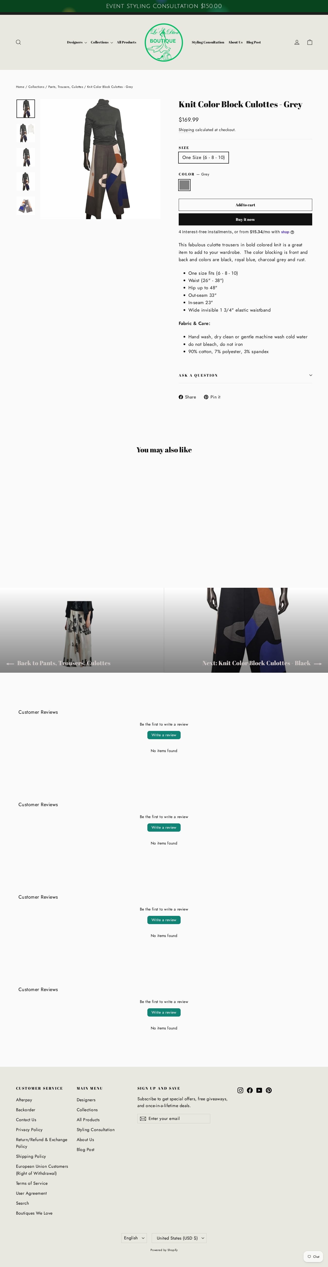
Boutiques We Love (34, 1213)
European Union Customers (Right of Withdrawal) (42, 1169)
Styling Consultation (208, 42)
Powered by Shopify (164, 1250)
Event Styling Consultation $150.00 (164, 6)
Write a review (164, 735)
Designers (75, 42)
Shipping (186, 129)
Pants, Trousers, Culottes (65, 86)
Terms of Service (32, 1183)
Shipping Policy (31, 1156)
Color (194, 174)
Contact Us (26, 1120)
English (131, 1238)
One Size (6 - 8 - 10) (203, 157)
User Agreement (31, 1193)
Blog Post (253, 42)
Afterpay (24, 1100)
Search (22, 1203)
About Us (235, 42)
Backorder (25, 1110)
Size (184, 147)
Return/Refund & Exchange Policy (41, 1143)
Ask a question (198, 375)
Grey (184, 185)
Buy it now (245, 219)
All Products (126, 42)
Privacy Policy (29, 1129)
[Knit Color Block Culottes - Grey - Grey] (19, 551)
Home (20, 86)
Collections (100, 42)
